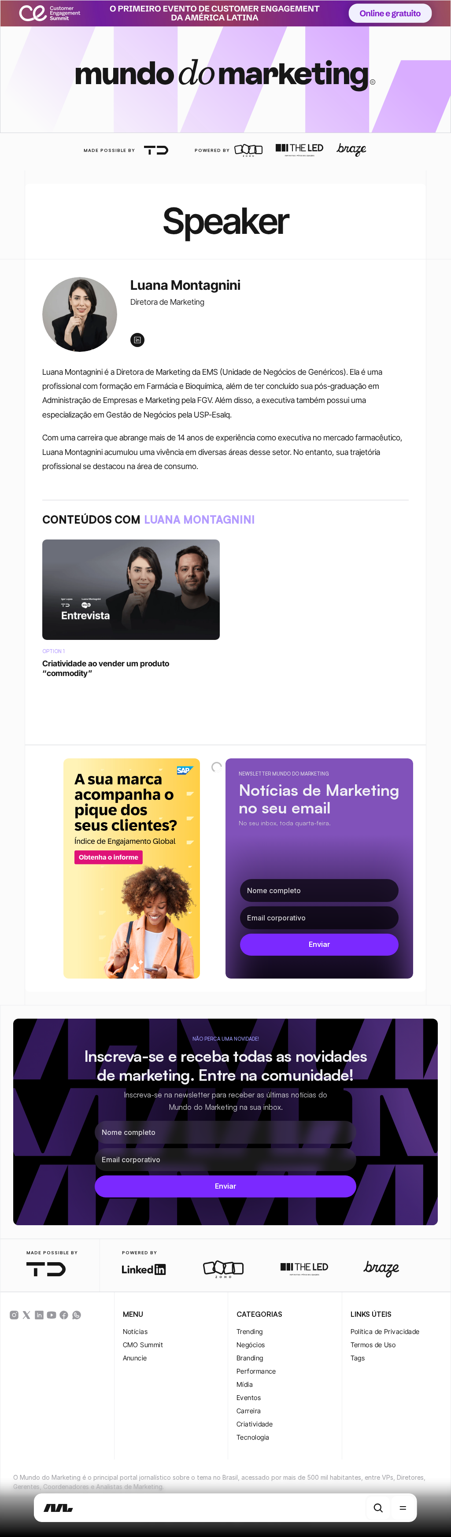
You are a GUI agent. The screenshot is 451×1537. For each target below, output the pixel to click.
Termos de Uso (373, 1345)
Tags (358, 1358)
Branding (250, 1358)
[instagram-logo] (14, 1315)
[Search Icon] (378, 1507)
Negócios (251, 1345)
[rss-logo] (64, 1315)
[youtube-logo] (51, 1315)
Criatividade (255, 1424)
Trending (250, 1331)
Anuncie (135, 1358)
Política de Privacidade (385, 1331)
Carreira (249, 1411)
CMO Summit (143, 1345)
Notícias (135, 1331)
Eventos (249, 1397)
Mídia (245, 1384)
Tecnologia (253, 1437)
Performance (256, 1371)
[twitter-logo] (26, 1315)
